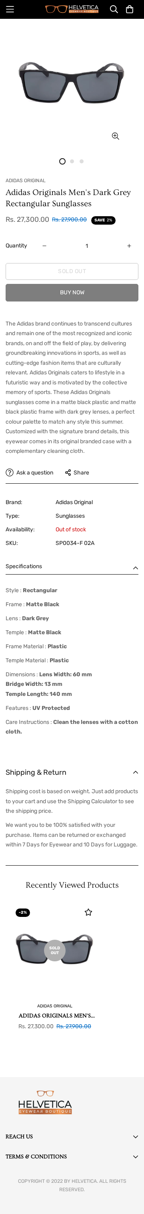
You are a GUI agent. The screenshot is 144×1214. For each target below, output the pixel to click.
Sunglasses (70, 516)
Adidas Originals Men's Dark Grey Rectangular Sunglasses (55, 1016)
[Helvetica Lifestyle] (72, 9)
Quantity (16, 245)
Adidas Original (74, 502)
